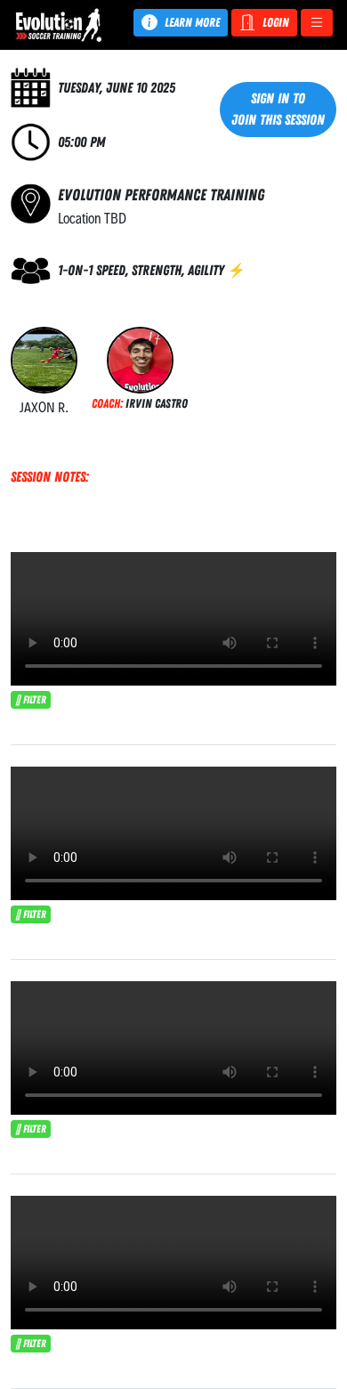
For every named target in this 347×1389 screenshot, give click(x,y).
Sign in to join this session (278, 109)
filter (33, 700)
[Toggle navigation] (317, 23)
